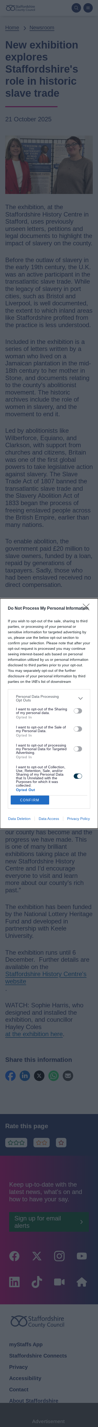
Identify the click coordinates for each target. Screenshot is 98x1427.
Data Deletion (19, 819)
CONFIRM (29, 800)
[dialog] (49, 713)
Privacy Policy (78, 819)
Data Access (49, 819)
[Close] (88, 609)
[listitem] (49, 698)
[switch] (78, 710)
